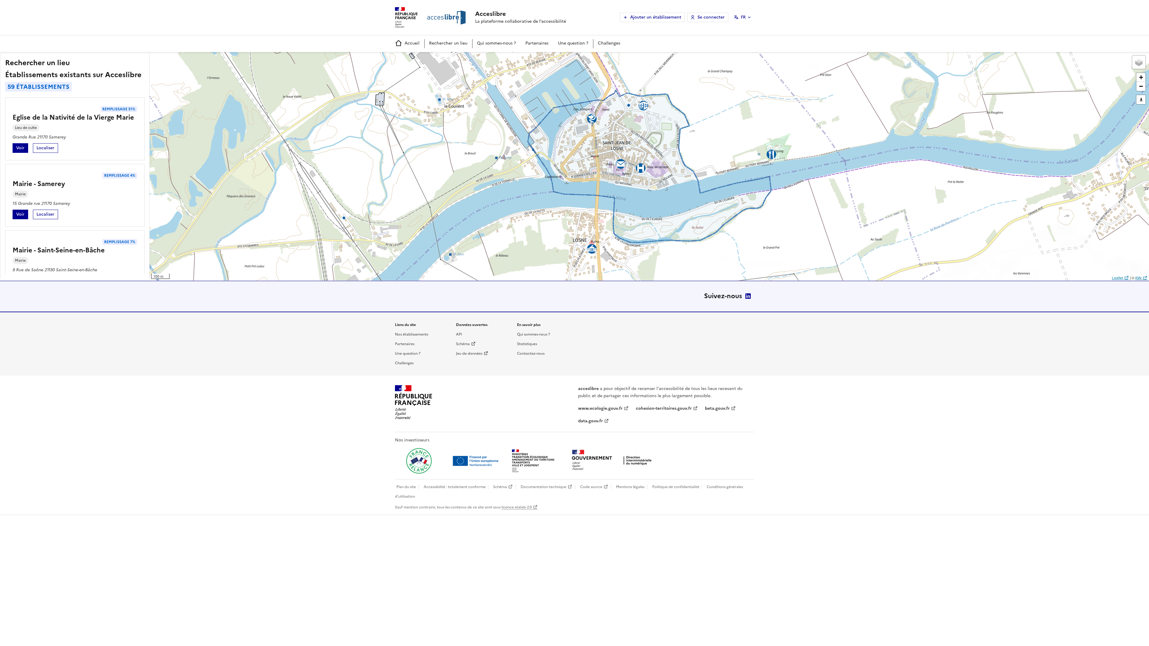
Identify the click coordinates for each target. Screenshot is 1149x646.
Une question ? (573, 43)
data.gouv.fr (590, 421)
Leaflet (1117, 277)
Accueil (412, 43)
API (459, 334)
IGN (1138, 277)
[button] (1138, 62)
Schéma (463, 344)
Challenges (609, 43)
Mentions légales (630, 487)
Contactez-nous (531, 353)
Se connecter (711, 17)
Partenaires (536, 43)
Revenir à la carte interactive (196, 59)
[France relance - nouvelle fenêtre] (419, 460)
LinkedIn (748, 296)
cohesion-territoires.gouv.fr (664, 408)
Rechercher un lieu (448, 43)
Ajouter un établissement (655, 17)
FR (743, 17)
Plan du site (406, 487)
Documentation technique (543, 487)
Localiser (47, 149)
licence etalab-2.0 (516, 507)
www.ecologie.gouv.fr (600, 408)
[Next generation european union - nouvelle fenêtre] (476, 460)
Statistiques (527, 344)
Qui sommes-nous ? (496, 43)
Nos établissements (411, 334)
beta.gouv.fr (717, 408)
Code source (591, 487)
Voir (22, 149)
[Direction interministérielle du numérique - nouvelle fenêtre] (613, 460)
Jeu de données (469, 353)
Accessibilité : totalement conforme (455, 487)
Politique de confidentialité (675, 487)
